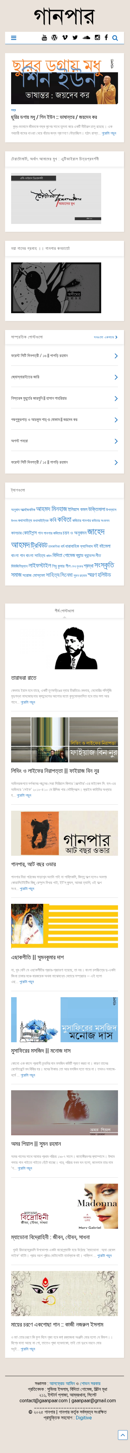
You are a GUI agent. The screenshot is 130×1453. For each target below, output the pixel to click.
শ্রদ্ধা (88, 566)
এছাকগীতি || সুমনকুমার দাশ (37, 957)
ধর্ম (62, 546)
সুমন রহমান (80, 576)
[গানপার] (65, 24)
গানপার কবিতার (53, 533)
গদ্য (13, 110)
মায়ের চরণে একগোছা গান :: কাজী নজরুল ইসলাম (57, 1324)
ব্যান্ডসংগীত (92, 555)
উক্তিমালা (96, 509)
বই (96, 546)
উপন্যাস (111, 509)
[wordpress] (54, 37)
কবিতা (64, 519)
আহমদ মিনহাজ (51, 509)
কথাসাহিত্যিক (41, 521)
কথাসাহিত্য (25, 520)
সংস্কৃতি (104, 564)
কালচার (16, 533)
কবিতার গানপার (81, 520)
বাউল (49, 556)
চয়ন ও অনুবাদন (74, 533)
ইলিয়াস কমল (77, 509)
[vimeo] (65, 37)
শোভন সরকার (90, 1383)
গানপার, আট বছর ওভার (33, 864)
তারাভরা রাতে (23, 677)
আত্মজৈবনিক (27, 509)
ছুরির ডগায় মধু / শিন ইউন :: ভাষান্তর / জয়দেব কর (54, 117)
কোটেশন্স (30, 533)
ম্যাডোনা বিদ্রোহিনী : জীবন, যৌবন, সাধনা (50, 1237)
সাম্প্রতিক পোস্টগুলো (27, 336)
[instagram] (97, 37)
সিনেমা (66, 574)
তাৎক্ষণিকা (54, 546)
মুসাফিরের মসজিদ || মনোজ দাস (41, 1050)
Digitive (84, 1418)
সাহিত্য (52, 574)
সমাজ (16, 574)
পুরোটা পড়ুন (109, 133)
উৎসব (14, 521)
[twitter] (75, 37)
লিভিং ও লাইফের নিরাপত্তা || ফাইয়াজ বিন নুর (55, 770)
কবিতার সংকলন (100, 521)
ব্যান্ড (79, 555)
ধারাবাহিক (72, 546)
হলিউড (104, 574)
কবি (53, 520)
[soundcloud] (86, 37)
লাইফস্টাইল (40, 565)
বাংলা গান (18, 555)
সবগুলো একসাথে (104, 337)
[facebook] (106, 37)
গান (40, 533)
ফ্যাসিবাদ (86, 546)
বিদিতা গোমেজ (64, 555)
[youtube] (44, 37)
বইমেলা (104, 546)
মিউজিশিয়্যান (19, 566)
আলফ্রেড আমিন (62, 1383)
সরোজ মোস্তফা (34, 575)
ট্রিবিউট (39, 545)
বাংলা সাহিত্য (35, 555)
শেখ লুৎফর (77, 566)
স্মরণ (92, 574)
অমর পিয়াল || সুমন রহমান (36, 1143)
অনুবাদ (15, 509)
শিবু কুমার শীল (61, 566)
